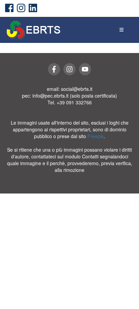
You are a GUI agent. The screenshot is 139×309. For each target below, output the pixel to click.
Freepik (95, 136)
